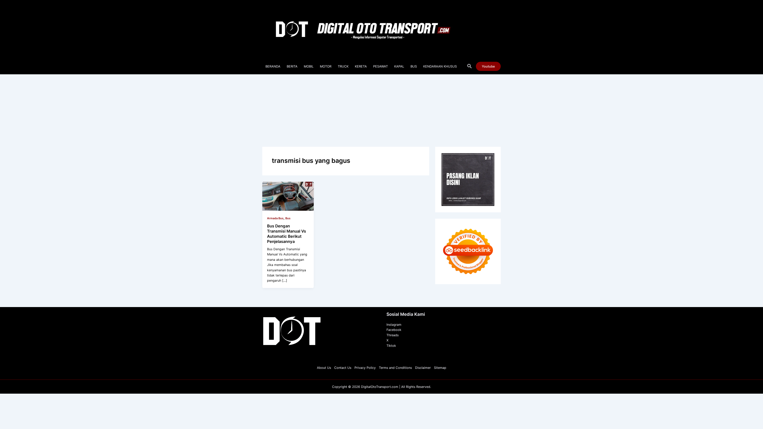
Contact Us (342, 368)
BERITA (292, 66)
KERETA (361, 66)
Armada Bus (275, 218)
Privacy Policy (365, 368)
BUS (414, 66)
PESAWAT (380, 66)
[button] (469, 66)
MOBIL (309, 66)
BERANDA (272, 66)
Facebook (393, 330)
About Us (324, 368)
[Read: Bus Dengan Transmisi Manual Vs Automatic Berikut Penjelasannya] (288, 196)
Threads (392, 335)
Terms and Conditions (395, 368)
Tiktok (391, 346)
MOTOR (325, 66)
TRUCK (343, 66)
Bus (287, 218)
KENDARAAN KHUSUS (440, 66)
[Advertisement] (381, 104)
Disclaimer (423, 368)
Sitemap (440, 368)
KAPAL (399, 66)
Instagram (393, 325)
